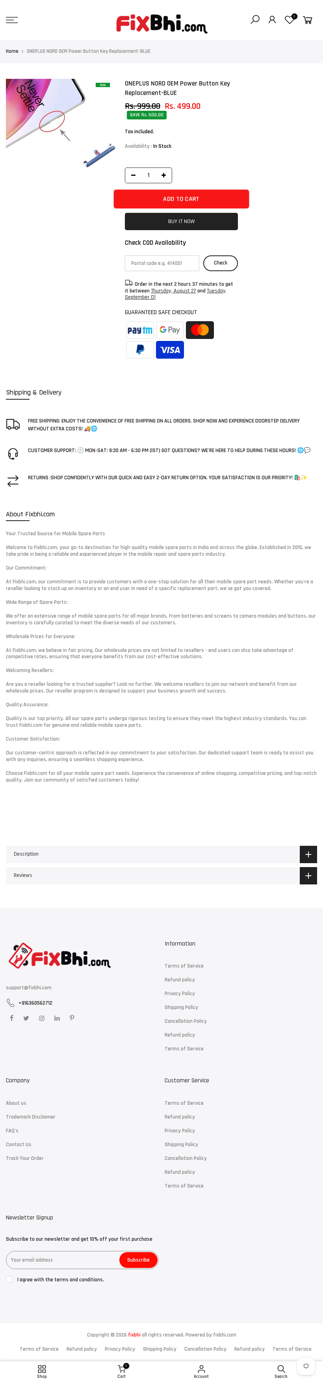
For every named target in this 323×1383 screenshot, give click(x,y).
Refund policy (180, 979)
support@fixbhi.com (29, 987)
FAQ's (12, 1130)
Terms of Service (184, 966)
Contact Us (19, 1144)
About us (16, 1103)
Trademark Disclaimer (31, 1117)
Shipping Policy (181, 1007)
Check (220, 262)
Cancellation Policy (186, 1021)
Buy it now (181, 221)
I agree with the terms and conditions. (60, 1279)
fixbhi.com (224, 1334)
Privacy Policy (180, 993)
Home (12, 51)
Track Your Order (25, 1158)
